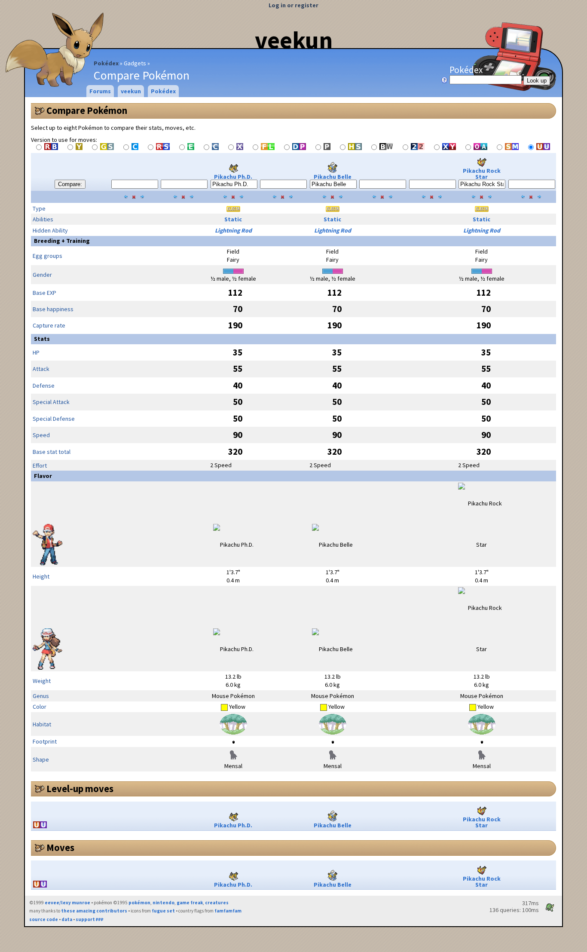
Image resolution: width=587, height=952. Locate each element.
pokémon (139, 903)
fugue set (163, 911)
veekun (294, 40)
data (66, 919)
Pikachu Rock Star (482, 174)
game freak (190, 903)
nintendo (163, 903)
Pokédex (106, 63)
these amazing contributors (94, 911)
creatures (217, 903)
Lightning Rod (233, 230)
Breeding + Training (62, 241)
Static (233, 219)
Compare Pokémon (86, 110)
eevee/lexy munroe (67, 903)
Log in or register (293, 5)
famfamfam (228, 911)
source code (43, 919)
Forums (100, 91)
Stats (42, 339)
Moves (60, 848)
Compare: (70, 184)
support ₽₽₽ (90, 919)
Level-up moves (79, 789)
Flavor (43, 476)
